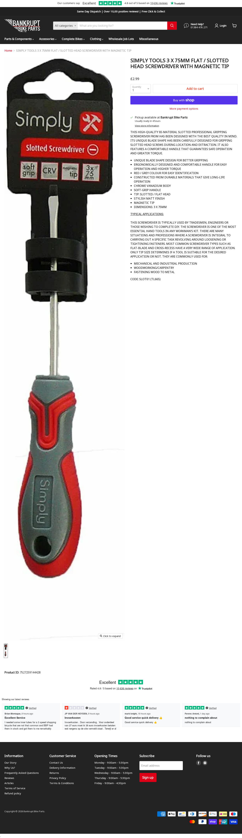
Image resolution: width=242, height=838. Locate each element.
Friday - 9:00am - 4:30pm (110, 783)
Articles (9, 783)
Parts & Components (18, 39)
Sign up (148, 777)
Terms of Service (14, 788)
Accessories (47, 39)
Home (8, 50)
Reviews (9, 778)
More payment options (184, 108)
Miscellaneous (148, 39)
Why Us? (9, 768)
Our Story (10, 762)
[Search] (172, 26)
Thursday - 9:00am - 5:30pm (112, 778)
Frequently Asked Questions (21, 773)
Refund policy (12, 793)
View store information (147, 125)
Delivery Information (62, 768)
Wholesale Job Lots (121, 39)
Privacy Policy (57, 778)
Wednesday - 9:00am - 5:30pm (113, 773)
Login (223, 25)
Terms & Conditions (61, 783)
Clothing (96, 39)
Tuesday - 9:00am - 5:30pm (111, 768)
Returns (54, 773)
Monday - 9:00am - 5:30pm (111, 762)
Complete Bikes (72, 39)
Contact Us (56, 762)
